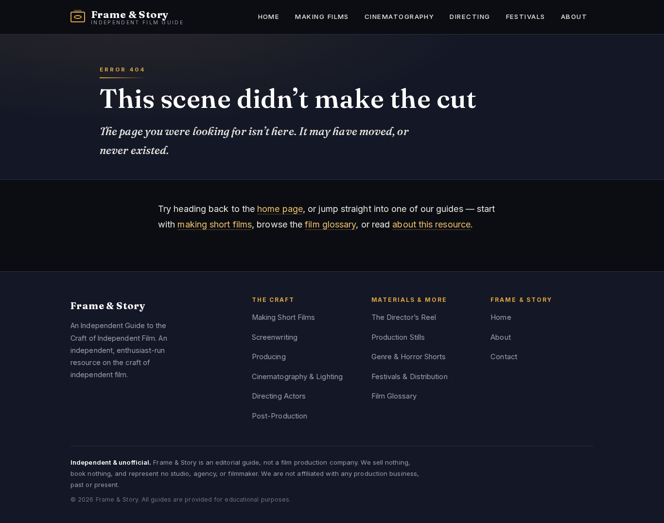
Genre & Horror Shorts (408, 356)
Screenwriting (274, 337)
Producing (269, 356)
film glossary (330, 224)
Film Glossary (394, 396)
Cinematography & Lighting (297, 376)
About (574, 16)
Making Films (322, 16)
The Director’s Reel (404, 317)
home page (280, 209)
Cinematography (399, 16)
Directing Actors (279, 396)
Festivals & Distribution (409, 376)
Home (269, 16)
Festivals (525, 16)
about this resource (431, 224)
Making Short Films (283, 317)
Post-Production (279, 416)
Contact (503, 356)
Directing (470, 16)
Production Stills (398, 337)
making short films (214, 224)
